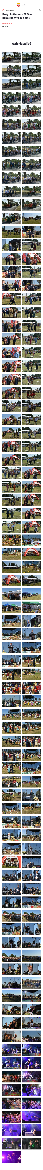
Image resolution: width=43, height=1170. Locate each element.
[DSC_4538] (31, 98)
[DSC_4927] (11, 1103)
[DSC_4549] (11, 138)
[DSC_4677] (11, 500)
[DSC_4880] (31, 983)
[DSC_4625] (31, 353)
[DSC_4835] (31, 875)
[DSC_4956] (11, 1143)
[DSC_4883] (11, 996)
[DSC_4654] (11, 446)
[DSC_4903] (11, 1063)
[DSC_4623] (11, 353)
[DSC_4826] (31, 862)
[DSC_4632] (31, 379)
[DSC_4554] (31, 151)
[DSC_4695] (31, 540)
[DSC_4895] (11, 1036)
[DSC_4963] (31, 1143)
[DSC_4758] (31, 701)
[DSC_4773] (11, 741)
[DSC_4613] (11, 312)
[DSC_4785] (31, 768)
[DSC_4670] (11, 487)
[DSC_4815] (31, 849)
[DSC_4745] (11, 674)
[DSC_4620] (11, 339)
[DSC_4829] (11, 875)
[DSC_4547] (31, 125)
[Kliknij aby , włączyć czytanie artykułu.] (4, 31)
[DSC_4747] (31, 674)
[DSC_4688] (31, 527)
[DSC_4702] (31, 580)
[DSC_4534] (31, 84)
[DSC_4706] (31, 594)
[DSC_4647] (11, 420)
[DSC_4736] (31, 647)
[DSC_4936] (11, 1117)
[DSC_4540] (11, 111)
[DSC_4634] (11, 393)
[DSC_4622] (31, 339)
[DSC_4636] (31, 393)
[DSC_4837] (11, 889)
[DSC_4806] (11, 835)
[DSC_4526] (11, 57)
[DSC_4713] (31, 621)
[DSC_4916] (11, 1090)
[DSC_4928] (31, 1103)
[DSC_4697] (31, 554)
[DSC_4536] (11, 98)
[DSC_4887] (11, 1009)
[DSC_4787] (11, 781)
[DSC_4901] (31, 1050)
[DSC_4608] (31, 299)
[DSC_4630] (11, 379)
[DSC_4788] (31, 781)
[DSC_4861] (11, 916)
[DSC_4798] (31, 808)
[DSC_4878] (11, 983)
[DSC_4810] (31, 835)
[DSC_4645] (31, 406)
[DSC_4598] (11, 272)
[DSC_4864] (31, 929)
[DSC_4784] (11, 768)
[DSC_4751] (11, 688)
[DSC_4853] (11, 902)
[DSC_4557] (31, 165)
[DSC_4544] (11, 125)
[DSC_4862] (31, 916)
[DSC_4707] (11, 607)
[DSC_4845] (31, 889)
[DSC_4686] (11, 527)
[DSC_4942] (11, 1130)
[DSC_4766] (31, 728)
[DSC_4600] (11, 285)
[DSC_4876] (11, 969)
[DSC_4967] (11, 1157)
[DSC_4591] (31, 245)
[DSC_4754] (11, 701)
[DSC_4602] (31, 285)
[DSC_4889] (11, 1023)
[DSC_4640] (11, 406)
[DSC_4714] (11, 634)
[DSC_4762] (11, 728)
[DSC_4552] (11, 151)
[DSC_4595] (31, 259)
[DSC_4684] (31, 513)
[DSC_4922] (31, 1090)
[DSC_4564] (11, 205)
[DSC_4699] (31, 567)
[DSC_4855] (31, 902)
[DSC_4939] (31, 1117)
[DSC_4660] (31, 460)
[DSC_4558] (11, 178)
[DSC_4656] (31, 446)
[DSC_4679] (31, 500)
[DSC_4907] (31, 1063)
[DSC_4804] (11, 822)
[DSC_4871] (31, 956)
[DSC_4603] (11, 299)
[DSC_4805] (31, 822)
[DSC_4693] (11, 540)
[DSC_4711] (11, 621)
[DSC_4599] (31, 272)
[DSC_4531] (31, 71)
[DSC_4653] (31, 433)
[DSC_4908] (11, 1076)
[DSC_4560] (31, 178)
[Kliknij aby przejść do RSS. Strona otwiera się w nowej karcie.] (40, 10)
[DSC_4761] (31, 714)
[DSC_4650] (31, 420)
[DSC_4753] (31, 688)
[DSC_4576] (11, 232)
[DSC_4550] (31, 138)
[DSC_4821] (11, 862)
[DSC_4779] (11, 755)
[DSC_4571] (31, 218)
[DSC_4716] (31, 634)
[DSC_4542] (31, 111)
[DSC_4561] (11, 192)
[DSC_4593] (11, 259)
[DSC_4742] (31, 661)
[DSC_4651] (11, 433)
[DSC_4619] (31, 326)
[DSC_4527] (31, 57)
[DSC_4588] (31, 232)
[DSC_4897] (31, 1036)
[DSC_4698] (11, 567)
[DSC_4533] (11, 84)
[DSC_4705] (11, 594)
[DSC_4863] (11, 929)
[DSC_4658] (11, 460)
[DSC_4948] (31, 1130)
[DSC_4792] (31, 795)
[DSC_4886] (31, 996)
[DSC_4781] (31, 755)
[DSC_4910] (31, 1076)
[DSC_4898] (11, 1050)
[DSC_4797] (11, 808)
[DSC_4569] (11, 218)
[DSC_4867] (31, 942)
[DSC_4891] (31, 1023)
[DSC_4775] (31, 741)
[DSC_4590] (11, 245)
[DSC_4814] (11, 849)
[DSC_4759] (11, 714)
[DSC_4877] (31, 969)
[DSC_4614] (31, 312)
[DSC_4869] (11, 956)
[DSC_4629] (31, 366)
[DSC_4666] (11, 473)
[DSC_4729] (11, 647)
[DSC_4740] (11, 661)
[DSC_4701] (11, 580)
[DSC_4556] (11, 165)
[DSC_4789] (11, 795)
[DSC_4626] (11, 366)
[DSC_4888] (31, 1009)
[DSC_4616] (11, 326)
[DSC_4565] (31, 205)
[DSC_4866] (11, 942)
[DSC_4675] (31, 487)
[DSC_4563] (31, 192)
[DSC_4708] (31, 607)
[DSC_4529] (11, 71)
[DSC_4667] (31, 473)
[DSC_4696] (11, 554)
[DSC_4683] (11, 513)
